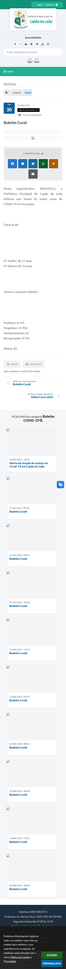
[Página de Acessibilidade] (48, 44)
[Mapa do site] (42, 44)
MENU (10, 71)
